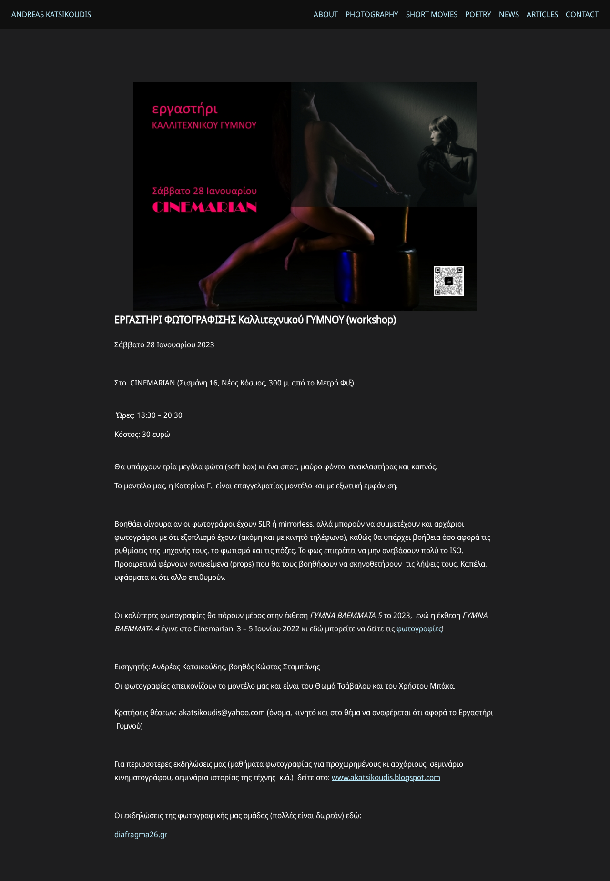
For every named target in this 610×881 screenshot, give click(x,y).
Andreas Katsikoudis (51, 14)
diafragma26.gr (140, 834)
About (326, 14)
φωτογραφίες (419, 628)
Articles (542, 14)
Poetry (478, 14)
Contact (582, 14)
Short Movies (432, 14)
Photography (372, 14)
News (509, 14)
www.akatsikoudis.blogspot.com (386, 777)
